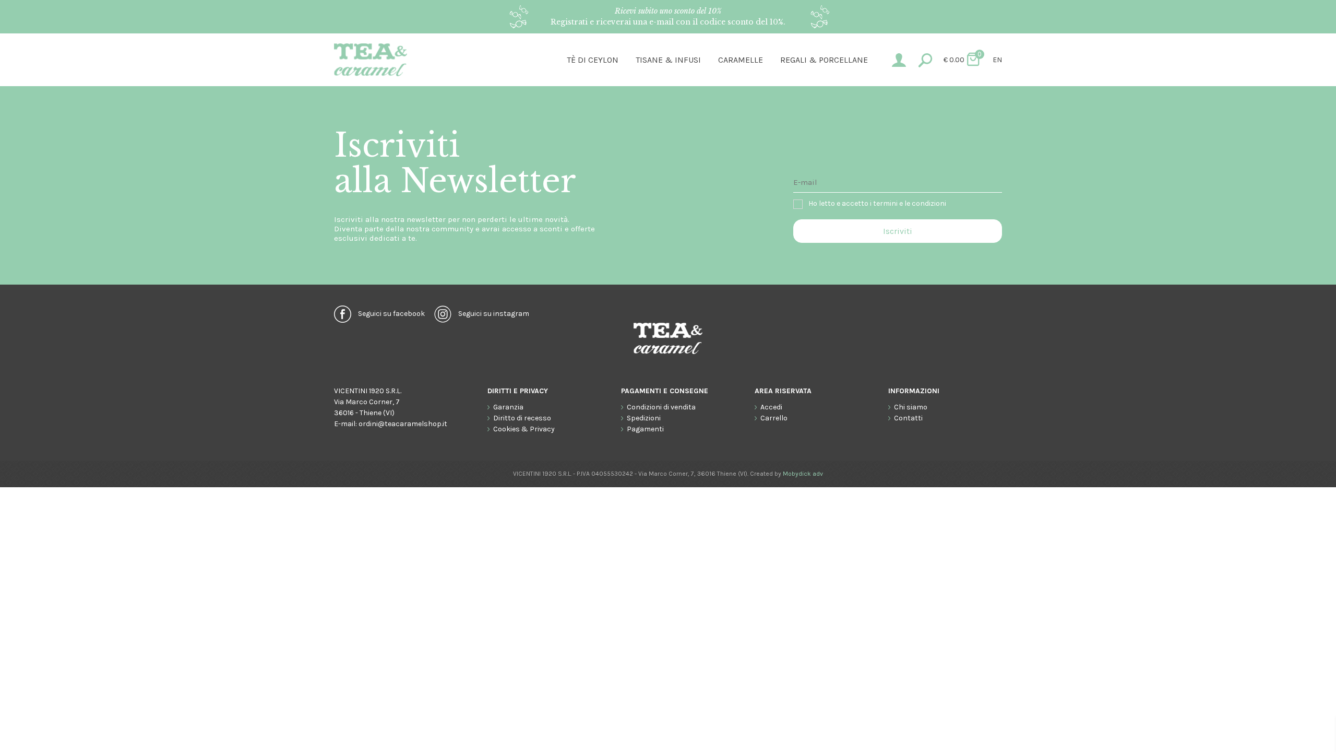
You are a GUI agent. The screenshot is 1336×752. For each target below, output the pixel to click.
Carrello (774, 418)
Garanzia (508, 407)
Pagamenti (645, 429)
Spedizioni (644, 418)
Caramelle (740, 60)
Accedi (771, 407)
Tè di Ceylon (592, 60)
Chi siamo (910, 407)
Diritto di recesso (522, 418)
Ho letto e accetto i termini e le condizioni (877, 203)
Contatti (908, 418)
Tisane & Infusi (668, 60)
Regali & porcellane (824, 60)
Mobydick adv (803, 473)
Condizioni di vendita (661, 407)
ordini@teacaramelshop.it (403, 423)
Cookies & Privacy (524, 429)
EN (997, 59)
